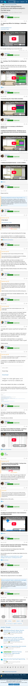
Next (18, 621)
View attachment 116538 (6, 222)
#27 (26, 215)
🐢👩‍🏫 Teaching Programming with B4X (15, 633)
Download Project (5, 29)
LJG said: (3, 490)
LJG (5, 453)
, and (7, 449)
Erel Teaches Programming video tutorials (15, 646)
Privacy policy (16, 674)
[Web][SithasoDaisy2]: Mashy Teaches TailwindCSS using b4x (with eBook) (14, 631)
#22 (26, 58)
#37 (26, 510)
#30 (26, 303)
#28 (26, 248)
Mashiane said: (5, 217)
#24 (26, 124)
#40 (26, 597)
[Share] (24, 21)
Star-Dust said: (4, 251)
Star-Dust (7, 210)
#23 (26, 96)
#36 (26, 487)
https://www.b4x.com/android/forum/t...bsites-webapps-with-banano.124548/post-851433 (12, 556)
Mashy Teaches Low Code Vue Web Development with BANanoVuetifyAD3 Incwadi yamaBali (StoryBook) (14, 639)
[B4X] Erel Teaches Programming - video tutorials (13, 652)
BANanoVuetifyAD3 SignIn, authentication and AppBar (14, 580)
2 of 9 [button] (14, 621)
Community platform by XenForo (11, 678)
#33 (26, 410)
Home (24, 674)
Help (21, 674)
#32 (26, 351)
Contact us (3, 674)
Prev (10, 621)
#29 (26, 278)
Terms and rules (9, 674)
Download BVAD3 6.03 (6, 27)
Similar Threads (18, 12)
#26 (26, 190)
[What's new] (26, 1)
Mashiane (5, 12)
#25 (26, 160)
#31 (26, 326)
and (8, 239)
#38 (26, 542)
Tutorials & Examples (10, 654)
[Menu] (1, 1)
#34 (26, 426)
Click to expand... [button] (14, 229)
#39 (26, 569)
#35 (26, 458)
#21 (26, 21)
